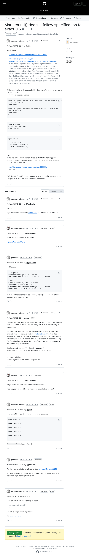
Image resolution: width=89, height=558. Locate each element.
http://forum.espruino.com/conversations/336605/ (28, 167)
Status (37, 546)
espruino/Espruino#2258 (48, 469)
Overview (12, 18)
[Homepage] (44, 4)
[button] (60, 40)
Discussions (41, 18)
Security (30, 546)
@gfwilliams (31, 263)
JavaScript (54, 34)
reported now (15, 516)
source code (32, 213)
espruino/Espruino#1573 (16, 242)
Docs (52, 546)
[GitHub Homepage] (37, 551)
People (78, 18)
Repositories (25, 18)
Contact (58, 546)
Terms (17, 546)
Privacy (23, 546)
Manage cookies (68, 546)
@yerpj (29, 410)
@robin (10, 208)
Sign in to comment (23, 536)
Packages (67, 18)
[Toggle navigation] (4, 3)
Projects (54, 18)
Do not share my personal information (44, 548)
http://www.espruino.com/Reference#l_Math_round (28, 54)
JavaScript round (40, 334)
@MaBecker (31, 204)
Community (45, 546)
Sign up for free (14, 533)
